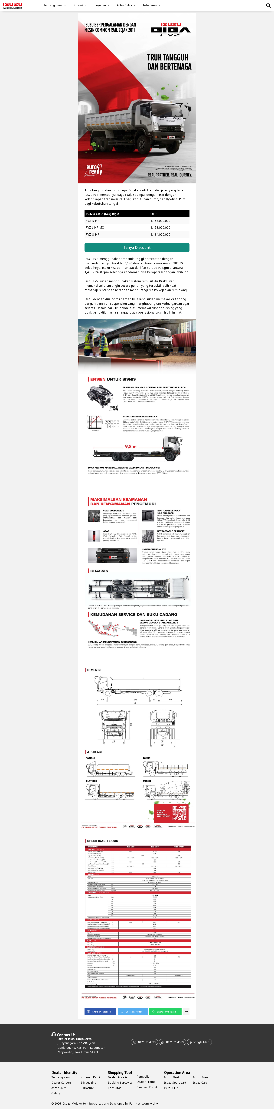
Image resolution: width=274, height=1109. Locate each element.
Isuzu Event (201, 1077)
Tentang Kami (52, 5)
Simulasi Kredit (147, 1087)
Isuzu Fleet (171, 1077)
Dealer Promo (146, 1082)
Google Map (200, 1042)
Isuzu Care (200, 1082)
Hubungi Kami (90, 1077)
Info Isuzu (150, 5)
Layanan (100, 5)
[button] (100, 1011)
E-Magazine (88, 1082)
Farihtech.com (139, 1103)
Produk (78, 5)
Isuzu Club (171, 1088)
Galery (55, 1093)
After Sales (124, 5)
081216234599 (146, 1042)
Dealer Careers (61, 1082)
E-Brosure (87, 1088)
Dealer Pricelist (118, 1077)
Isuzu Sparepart (175, 1082)
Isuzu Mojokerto (80, 1038)
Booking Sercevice (120, 1082)
